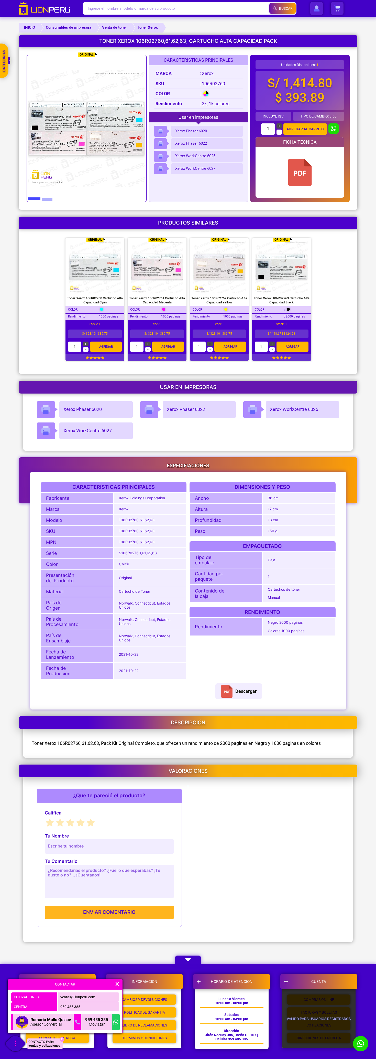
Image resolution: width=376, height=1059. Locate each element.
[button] (34, 202)
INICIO (29, 27)
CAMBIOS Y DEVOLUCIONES (144, 1000)
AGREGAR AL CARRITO (305, 129)
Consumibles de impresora (68, 27)
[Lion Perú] (51, 8)
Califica (53, 813)
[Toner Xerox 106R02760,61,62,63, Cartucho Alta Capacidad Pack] (300, 172)
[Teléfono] (77, 1022)
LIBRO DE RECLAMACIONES (144, 1025)
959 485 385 (70, 1007)
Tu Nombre (57, 836)
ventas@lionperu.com (77, 997)
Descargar (246, 691)
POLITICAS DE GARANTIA (144, 1012)
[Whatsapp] (116, 1022)
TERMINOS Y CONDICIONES (144, 1038)
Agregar (106, 346)
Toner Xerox (148, 27)
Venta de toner (114, 27)
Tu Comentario (61, 861)
